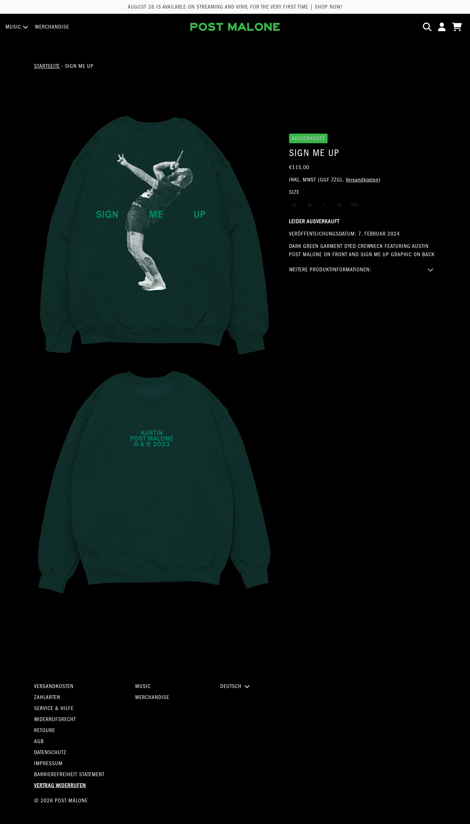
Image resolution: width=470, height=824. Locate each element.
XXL (355, 205)
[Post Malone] (235, 27)
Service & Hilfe (54, 708)
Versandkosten (362, 180)
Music (143, 686)
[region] (235, 7)
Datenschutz (50, 752)
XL (339, 205)
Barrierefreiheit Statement (69, 774)
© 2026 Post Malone (61, 800)
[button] (362, 270)
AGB (39, 741)
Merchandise (152, 697)
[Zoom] (154, 235)
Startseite (47, 66)
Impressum (48, 763)
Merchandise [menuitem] (52, 27)
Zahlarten (47, 697)
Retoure (44, 730)
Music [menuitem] (13, 27)
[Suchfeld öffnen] (426, 27)
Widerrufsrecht (55, 719)
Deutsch (231, 686)
